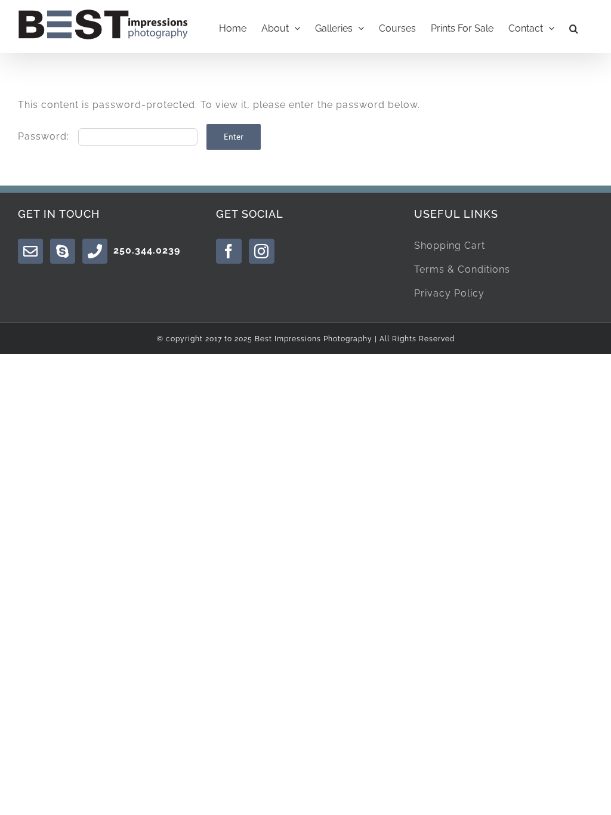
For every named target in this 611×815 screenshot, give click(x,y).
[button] (573, 26)
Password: (45, 136)
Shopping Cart (449, 245)
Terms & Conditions (462, 269)
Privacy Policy (449, 293)
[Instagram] (261, 251)
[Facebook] (229, 251)
